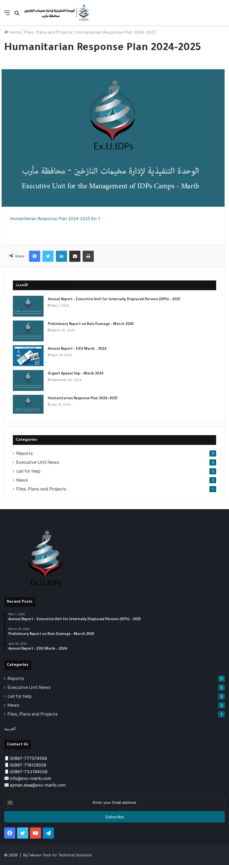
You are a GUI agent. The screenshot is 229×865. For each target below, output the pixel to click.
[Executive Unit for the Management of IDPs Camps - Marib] (57, 12)
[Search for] (17, 14)
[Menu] (7, 14)
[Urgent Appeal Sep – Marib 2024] (28, 380)
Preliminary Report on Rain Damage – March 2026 (91, 324)
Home (14, 32)
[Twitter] (48, 256)
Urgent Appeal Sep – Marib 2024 (76, 374)
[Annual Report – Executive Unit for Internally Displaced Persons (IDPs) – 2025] (28, 306)
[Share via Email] (74, 256)
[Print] (88, 256)
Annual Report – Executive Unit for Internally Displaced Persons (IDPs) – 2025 (114, 300)
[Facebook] (34, 256)
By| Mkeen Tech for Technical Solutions (57, 855)
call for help (28, 471)
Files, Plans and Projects (48, 32)
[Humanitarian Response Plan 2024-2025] (28, 404)
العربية (10, 728)
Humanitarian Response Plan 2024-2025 (82, 399)
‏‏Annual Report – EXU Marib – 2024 (77, 349)
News (22, 480)
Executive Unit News (37, 462)
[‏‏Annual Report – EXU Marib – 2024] (28, 355)
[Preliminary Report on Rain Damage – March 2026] (28, 331)
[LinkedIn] (61, 256)
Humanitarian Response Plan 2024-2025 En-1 (55, 218)
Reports (24, 453)
